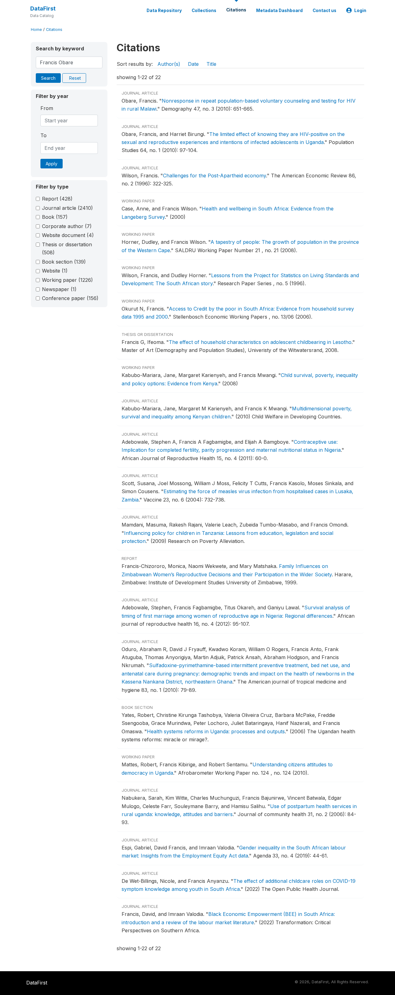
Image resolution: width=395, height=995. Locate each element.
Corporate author (67, 226)
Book (55, 217)
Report (57, 199)
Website (55, 271)
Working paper (67, 280)
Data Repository (164, 10)
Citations (236, 9)
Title (211, 64)
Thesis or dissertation (67, 248)
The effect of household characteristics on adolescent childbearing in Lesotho (260, 342)
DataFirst (43, 8)
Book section (64, 262)
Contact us (324, 10)
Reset (75, 78)
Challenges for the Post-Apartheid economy (214, 175)
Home (36, 29)
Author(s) (168, 64)
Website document (68, 235)
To (43, 135)
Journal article (67, 208)
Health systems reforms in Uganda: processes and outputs (216, 731)
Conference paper (70, 298)
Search (48, 78)
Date (193, 64)
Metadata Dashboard (279, 10)
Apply (51, 163)
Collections (204, 10)
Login (360, 10)
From (46, 108)
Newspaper (59, 289)
